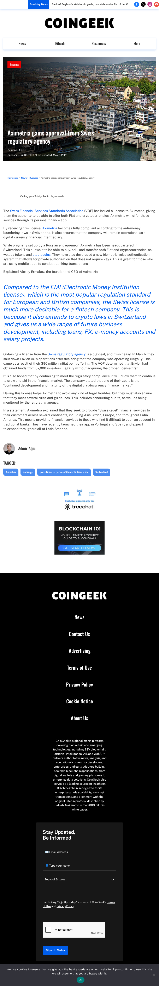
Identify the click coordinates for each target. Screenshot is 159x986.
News (22, 43)
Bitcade (60, 43)
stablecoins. (42, 255)
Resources (99, 43)
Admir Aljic (17, 150)
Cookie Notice (79, 701)
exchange (28, 472)
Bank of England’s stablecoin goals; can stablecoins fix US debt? (90, 4)
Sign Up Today (55, 950)
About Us (79, 718)
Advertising (79, 650)
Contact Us (79, 633)
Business (14, 64)
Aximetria (49, 228)
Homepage (12, 178)
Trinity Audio (42, 196)
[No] (154, 975)
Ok (80, 979)
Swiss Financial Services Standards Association (46, 211)
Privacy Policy (79, 684)
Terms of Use (79, 667)
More (137, 43)
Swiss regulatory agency (67, 354)
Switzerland (101, 472)
